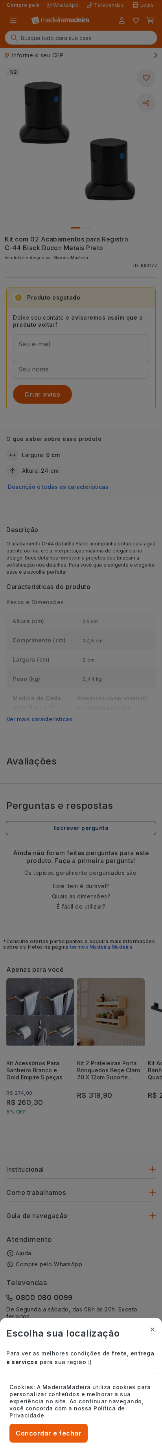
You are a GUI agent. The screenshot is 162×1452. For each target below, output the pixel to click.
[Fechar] (152, 1329)
